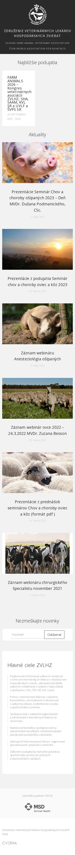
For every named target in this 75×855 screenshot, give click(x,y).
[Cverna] (9, 843)
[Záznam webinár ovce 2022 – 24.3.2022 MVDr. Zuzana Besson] (37, 398)
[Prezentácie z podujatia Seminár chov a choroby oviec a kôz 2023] (37, 249)
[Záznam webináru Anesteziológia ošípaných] (37, 323)
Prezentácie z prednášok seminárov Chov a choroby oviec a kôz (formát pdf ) (37, 508)
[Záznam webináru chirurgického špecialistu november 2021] (37, 553)
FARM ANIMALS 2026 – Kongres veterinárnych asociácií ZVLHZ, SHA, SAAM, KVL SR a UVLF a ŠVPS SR (19, 93)
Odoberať (54, 634)
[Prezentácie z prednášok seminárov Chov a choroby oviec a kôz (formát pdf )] (37, 472)
